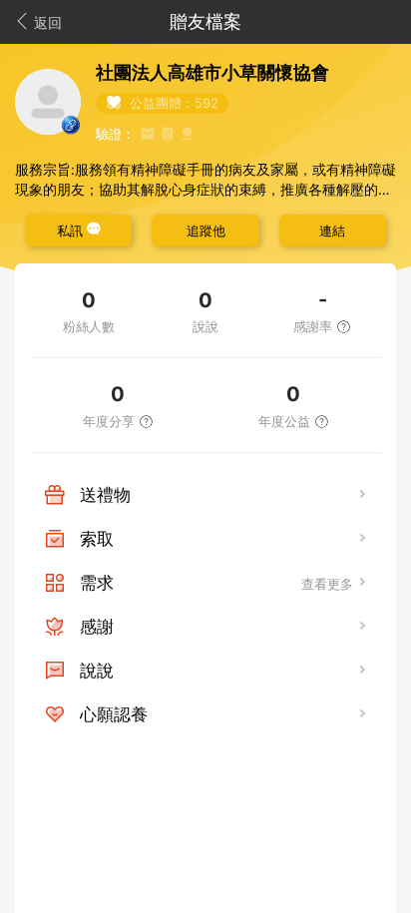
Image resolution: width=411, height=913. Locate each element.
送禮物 (105, 495)
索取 (97, 539)
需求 (97, 583)
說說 (97, 671)
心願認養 (114, 714)
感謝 (97, 627)
